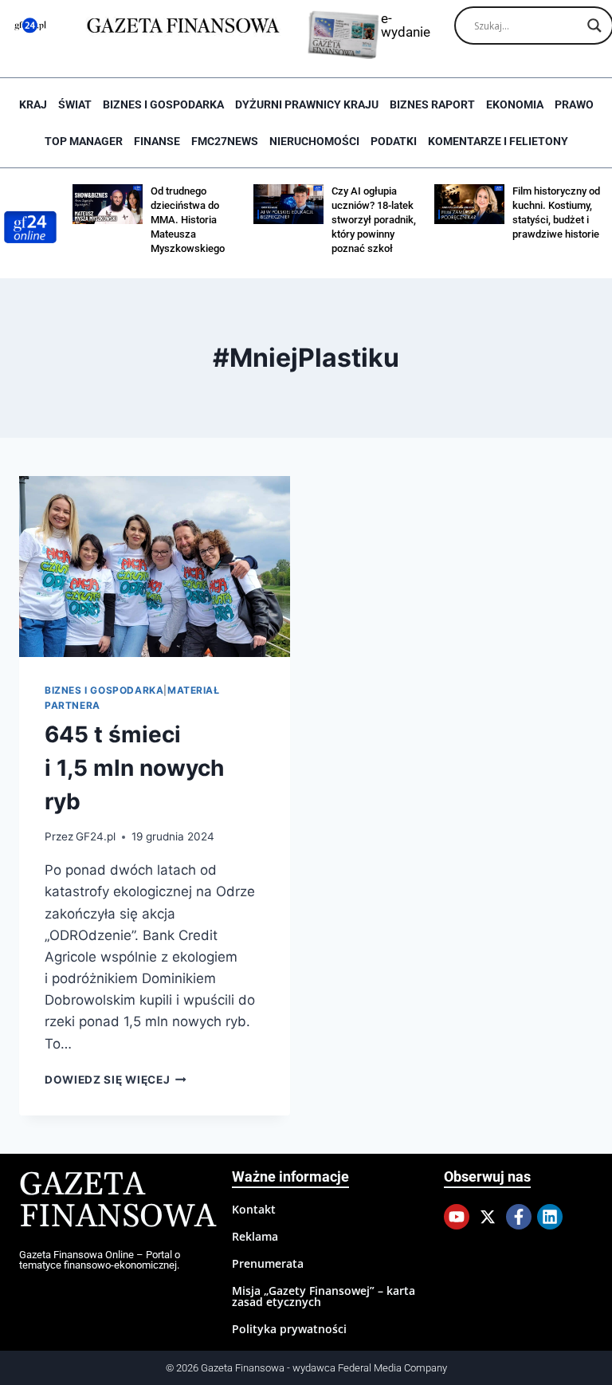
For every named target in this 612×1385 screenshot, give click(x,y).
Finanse (157, 141)
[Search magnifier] (594, 25)
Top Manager (84, 141)
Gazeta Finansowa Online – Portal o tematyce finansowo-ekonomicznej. (99, 1260)
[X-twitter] (487, 1217)
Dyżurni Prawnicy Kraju (307, 104)
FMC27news (224, 141)
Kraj (33, 104)
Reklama (255, 1236)
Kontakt (254, 1209)
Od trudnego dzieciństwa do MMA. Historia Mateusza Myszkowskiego (188, 219)
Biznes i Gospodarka (163, 104)
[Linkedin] (550, 1217)
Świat (75, 104)
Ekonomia (514, 104)
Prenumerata (268, 1263)
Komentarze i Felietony (498, 141)
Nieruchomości (314, 141)
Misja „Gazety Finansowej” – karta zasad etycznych (323, 1296)
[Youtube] (456, 1217)
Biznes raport (432, 104)
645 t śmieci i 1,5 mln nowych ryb (134, 768)
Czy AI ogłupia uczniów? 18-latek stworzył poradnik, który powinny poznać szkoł (374, 219)
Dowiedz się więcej (115, 1079)
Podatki (394, 141)
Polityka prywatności (289, 1328)
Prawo (574, 104)
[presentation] (154, 566)
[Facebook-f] (519, 1217)
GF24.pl (96, 836)
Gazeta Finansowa (117, 1201)
